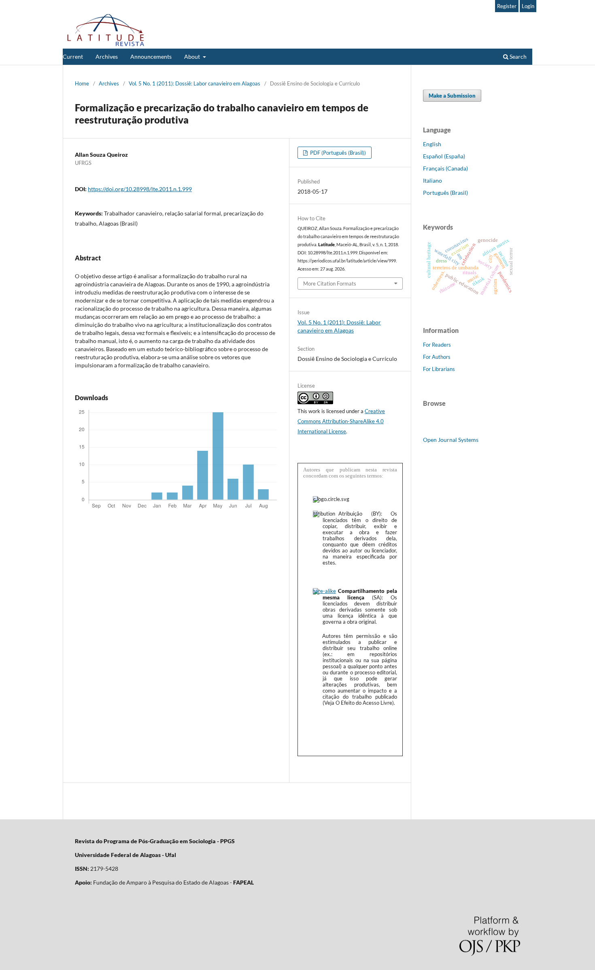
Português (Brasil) (445, 192)
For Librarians (439, 369)
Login (528, 6)
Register (506, 6)
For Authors (436, 357)
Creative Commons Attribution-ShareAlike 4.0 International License (341, 421)
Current (73, 56)
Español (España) (444, 156)
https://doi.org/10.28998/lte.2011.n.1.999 (140, 188)
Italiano (432, 180)
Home (82, 83)
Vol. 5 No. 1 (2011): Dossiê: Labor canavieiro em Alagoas (194, 83)
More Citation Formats (329, 283)
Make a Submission (452, 95)
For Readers (437, 344)
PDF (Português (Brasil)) (337, 152)
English (432, 144)
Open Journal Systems (450, 439)
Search (517, 56)
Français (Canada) (445, 168)
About (192, 56)
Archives (107, 56)
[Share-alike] (324, 591)
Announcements (151, 56)
